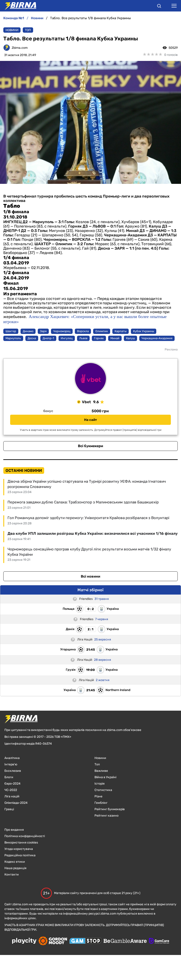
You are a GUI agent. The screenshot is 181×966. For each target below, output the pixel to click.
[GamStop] (85, 941)
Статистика (103, 790)
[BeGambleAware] (125, 941)
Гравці (9, 809)
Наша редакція (15, 868)
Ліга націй (11, 796)
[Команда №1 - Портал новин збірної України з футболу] (18, 5)
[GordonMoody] (53, 941)
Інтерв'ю (10, 764)
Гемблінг (100, 803)
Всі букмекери (90, 446)
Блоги (8, 777)
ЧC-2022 (10, 790)
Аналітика (12, 758)
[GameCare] (159, 941)
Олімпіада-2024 (16, 803)
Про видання (14, 830)
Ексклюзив (12, 771)
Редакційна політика (20, 855)
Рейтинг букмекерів (109, 809)
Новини (12, 30)
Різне (98, 796)
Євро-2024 (12, 783)
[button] (159, 6)
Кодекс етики (14, 862)
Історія (99, 783)
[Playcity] (24, 941)
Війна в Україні (105, 777)
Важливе (101, 771)
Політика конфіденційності (24, 836)
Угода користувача (18, 849)
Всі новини (90, 576)
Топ (28, 30)
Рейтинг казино (106, 815)
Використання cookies (21, 842)
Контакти (11, 874)
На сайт (90, 420)
